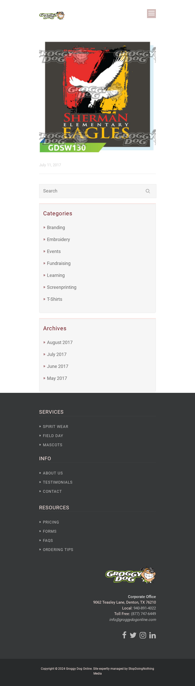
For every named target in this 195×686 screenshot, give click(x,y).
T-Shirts (54, 299)
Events (54, 251)
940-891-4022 (145, 608)
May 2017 (57, 378)
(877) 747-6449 (143, 614)
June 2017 (57, 366)
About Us (53, 473)
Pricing (51, 522)
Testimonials (58, 482)
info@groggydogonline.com (132, 619)
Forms (50, 531)
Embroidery (58, 239)
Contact (52, 491)
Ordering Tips (58, 549)
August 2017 (60, 342)
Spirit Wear (55, 426)
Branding (56, 227)
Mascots (52, 445)
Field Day (53, 436)
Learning (56, 275)
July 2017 (57, 354)
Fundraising (59, 263)
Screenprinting (61, 287)
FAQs (48, 540)
